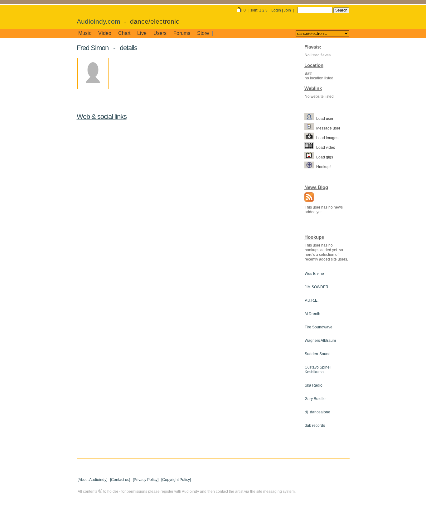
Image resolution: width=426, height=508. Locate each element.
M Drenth (312, 314)
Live (142, 33)
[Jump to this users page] (310, 118)
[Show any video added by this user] (310, 147)
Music (84, 33)
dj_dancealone (317, 412)
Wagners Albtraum (320, 340)
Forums (181, 33)
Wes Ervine (314, 273)
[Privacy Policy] (145, 479)
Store (203, 33)
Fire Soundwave (318, 327)
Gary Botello (315, 399)
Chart (124, 33)
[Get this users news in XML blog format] (307, 197)
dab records (315, 425)
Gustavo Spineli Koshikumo (318, 369)
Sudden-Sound (318, 354)
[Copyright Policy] (176, 479)
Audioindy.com (98, 21)
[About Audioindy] (92, 479)
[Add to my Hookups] (310, 166)
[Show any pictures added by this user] (310, 137)
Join (287, 10)
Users (160, 33)
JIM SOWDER (316, 287)
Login (276, 10)
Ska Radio (313, 385)
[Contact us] (120, 479)
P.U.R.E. (311, 300)
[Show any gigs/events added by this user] (310, 156)
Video (104, 33)
